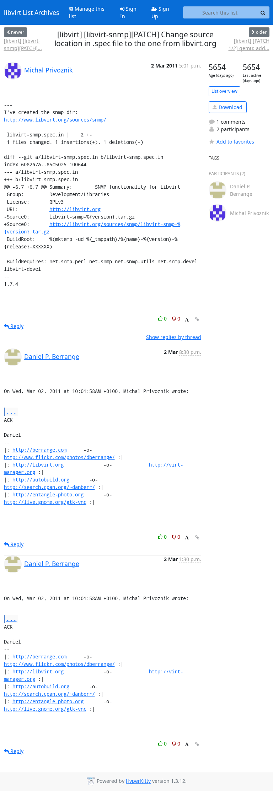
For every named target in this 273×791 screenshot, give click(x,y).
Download (229, 107)
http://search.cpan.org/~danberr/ (49, 487)
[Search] (263, 12)
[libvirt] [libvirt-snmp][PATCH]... (23, 44)
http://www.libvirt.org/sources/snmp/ (55, 119)
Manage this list (87, 12)
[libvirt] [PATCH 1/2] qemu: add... (249, 44)
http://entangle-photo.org (48, 494)
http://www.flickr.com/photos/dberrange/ (59, 457)
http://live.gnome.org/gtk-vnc (45, 502)
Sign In (128, 12)
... (11, 411)
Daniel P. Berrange (51, 356)
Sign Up (160, 12)
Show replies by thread (173, 337)
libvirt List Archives (31, 12)
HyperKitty (138, 780)
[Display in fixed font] (187, 319)
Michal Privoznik (48, 70)
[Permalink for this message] (197, 319)
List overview (224, 91)
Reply (16, 326)
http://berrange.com (39, 449)
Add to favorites (235, 141)
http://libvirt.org (75, 209)
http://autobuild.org (40, 479)
